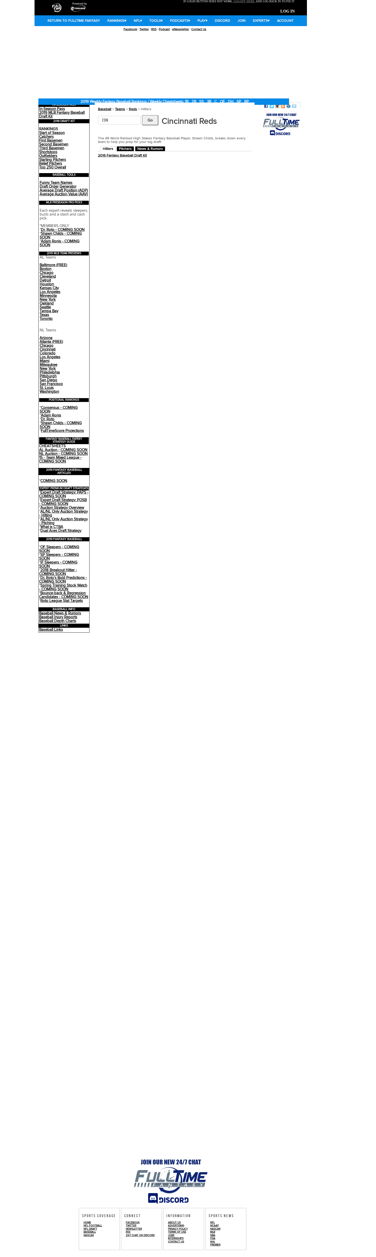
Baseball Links (51, 629)
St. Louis (47, 387)
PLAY (202, 20)
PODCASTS (180, 20)
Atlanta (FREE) (51, 341)
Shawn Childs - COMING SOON (61, 235)
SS (201, 101)
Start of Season (52, 132)
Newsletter (134, 1228)
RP (246, 101)
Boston (45, 268)
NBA (212, 1235)
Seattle (45, 307)
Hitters (108, 149)
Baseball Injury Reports (58, 617)
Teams (120, 109)
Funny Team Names (56, 182)
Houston (47, 284)
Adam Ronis (51, 415)
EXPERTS (261, 20)
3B (209, 101)
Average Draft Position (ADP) (64, 190)
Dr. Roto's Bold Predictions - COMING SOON (63, 579)
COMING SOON (53, 480)
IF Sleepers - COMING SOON (58, 564)
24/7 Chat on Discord (140, 1235)
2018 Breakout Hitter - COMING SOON (58, 572)
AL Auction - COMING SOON (63, 449)
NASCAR (89, 1235)
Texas (44, 314)
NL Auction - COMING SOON (63, 453)
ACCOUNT (285, 20)
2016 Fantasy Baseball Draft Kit (122, 155)
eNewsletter (180, 29)
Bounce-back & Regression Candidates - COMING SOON (63, 595)
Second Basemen (53, 144)
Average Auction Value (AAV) (64, 194)
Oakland (47, 303)
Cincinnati (48, 349)
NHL (212, 1241)
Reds (133, 109)
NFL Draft (90, 1228)
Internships (176, 1238)
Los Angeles (50, 291)
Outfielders (48, 155)
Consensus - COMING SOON (59, 409)
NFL (138, 20)
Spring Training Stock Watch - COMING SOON (63, 587)
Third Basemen (51, 148)
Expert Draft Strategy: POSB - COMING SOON (63, 502)
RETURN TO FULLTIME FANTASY (74, 20)
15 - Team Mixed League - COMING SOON (60, 459)
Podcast (164, 29)
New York (48, 299)
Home (87, 1222)
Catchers (46, 136)
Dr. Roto (47, 419)
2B (194, 101)
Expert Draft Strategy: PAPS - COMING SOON (64, 494)
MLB (212, 1231)
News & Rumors (150, 149)
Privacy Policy (178, 1228)
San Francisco (51, 383)
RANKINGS (116, 20)
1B (187, 101)
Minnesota (48, 295)
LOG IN (287, 11)
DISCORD (222, 20)
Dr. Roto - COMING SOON (63, 229)
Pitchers (125, 149)
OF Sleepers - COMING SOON (59, 549)
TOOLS (156, 20)
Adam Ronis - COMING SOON (60, 243)
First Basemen (50, 140)
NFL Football (93, 1225)
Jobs (171, 1235)
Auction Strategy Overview (62, 507)
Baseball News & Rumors (60, 613)
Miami (44, 360)
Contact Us (198, 29)
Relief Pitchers (50, 163)
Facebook (130, 29)
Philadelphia (50, 372)
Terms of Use (177, 1231)
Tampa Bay (49, 311)
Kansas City (49, 288)
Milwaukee (48, 364)
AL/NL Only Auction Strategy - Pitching (63, 521)
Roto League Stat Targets (61, 600)
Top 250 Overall (52, 167)
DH (231, 101)
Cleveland (48, 276)
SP (239, 101)
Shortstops (48, 152)
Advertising (176, 1225)
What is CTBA (51, 526)
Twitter (144, 29)
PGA (212, 1238)
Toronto (46, 318)
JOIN (242, 20)
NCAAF (214, 1225)
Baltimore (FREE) (53, 265)
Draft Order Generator (58, 186)
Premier (215, 1244)
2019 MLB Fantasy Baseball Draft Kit (62, 114)
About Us (174, 1222)
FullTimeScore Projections (62, 430)
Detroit (45, 280)
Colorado (48, 353)
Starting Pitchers (52, 159)
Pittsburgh (48, 376)
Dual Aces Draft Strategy (60, 530)
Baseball (104, 109)
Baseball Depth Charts (57, 621)
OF (222, 101)
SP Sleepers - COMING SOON (59, 556)
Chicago (46, 272)
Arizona (46, 337)
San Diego (48, 380)
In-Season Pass (52, 108)
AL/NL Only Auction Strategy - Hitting (63, 513)
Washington (49, 391)
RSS (154, 29)
